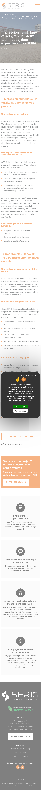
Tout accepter (20, 406)
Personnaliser (21, 411)
